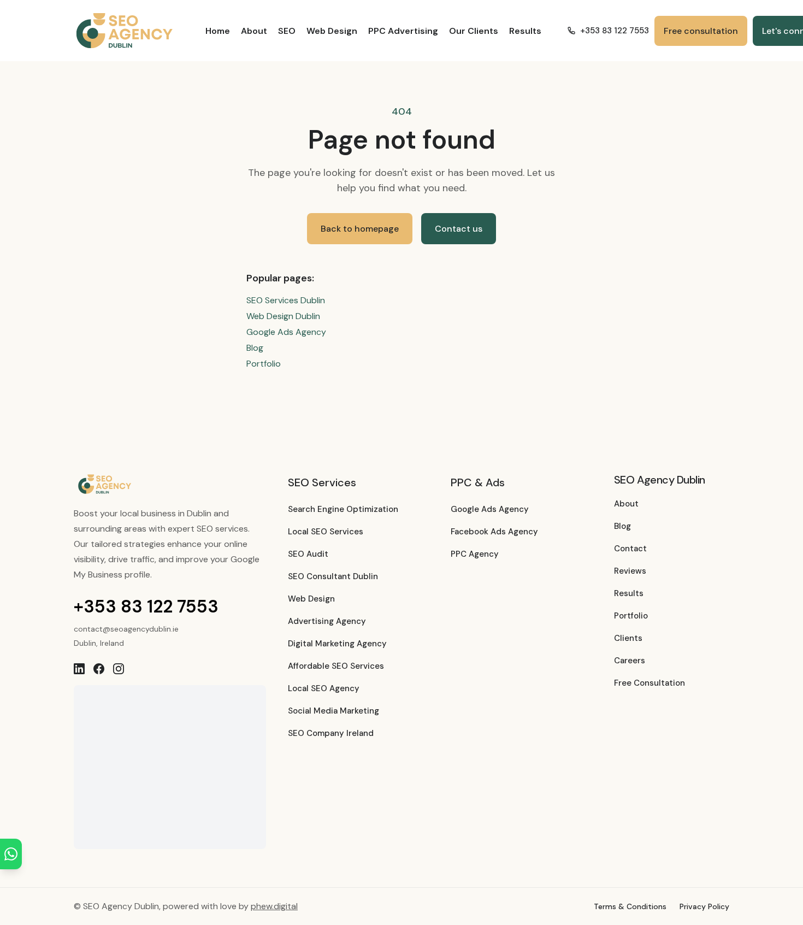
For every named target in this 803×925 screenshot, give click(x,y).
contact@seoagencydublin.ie (126, 629)
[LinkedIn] (79, 668)
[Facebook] (98, 668)
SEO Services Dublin (285, 300)
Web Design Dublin (283, 316)
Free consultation (701, 31)
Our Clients (473, 31)
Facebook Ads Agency (494, 531)
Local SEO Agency (323, 688)
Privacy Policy (704, 906)
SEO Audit (308, 554)
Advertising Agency (327, 621)
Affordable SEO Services (336, 666)
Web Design (331, 31)
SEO (287, 31)
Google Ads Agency (286, 332)
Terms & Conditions (630, 906)
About (254, 31)
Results (525, 31)
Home (217, 31)
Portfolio (263, 363)
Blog (254, 347)
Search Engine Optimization (343, 509)
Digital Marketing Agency (337, 643)
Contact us (458, 228)
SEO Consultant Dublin (333, 576)
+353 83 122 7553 (614, 30)
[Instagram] (118, 668)
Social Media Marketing (333, 710)
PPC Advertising (403, 31)
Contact (630, 548)
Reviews (630, 570)
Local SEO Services (325, 531)
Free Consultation (649, 682)
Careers (629, 660)
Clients (628, 638)
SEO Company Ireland (331, 733)
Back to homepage (360, 228)
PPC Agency (475, 554)
